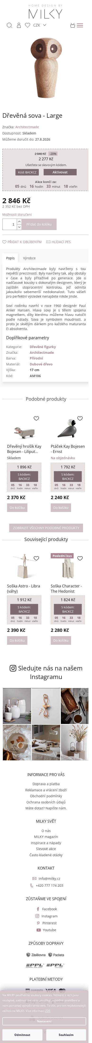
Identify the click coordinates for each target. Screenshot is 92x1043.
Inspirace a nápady (46, 843)
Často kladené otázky (46, 855)
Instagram (50, 916)
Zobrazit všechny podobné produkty (46, 528)
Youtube (49, 930)
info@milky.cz (49, 878)
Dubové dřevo (41, 364)
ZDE (47, 1011)
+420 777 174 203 (49, 885)
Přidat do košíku (39, 224)
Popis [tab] (10, 258)
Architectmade (42, 352)
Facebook (49, 909)
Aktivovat (60, 172)
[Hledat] (9, 25)
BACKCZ (27, 172)
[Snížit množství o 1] (19, 227)
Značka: (20, 127)
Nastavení (44, 1021)
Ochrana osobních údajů (46, 802)
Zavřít (27, 237)
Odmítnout (22, 1035)
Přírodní (36, 358)
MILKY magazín (46, 836)
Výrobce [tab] (29, 258)
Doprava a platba (46, 784)
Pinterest (49, 923)
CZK (37, 25)
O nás (46, 830)
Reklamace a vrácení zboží (46, 790)
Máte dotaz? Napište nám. (46, 808)
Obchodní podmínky (46, 796)
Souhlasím (66, 1035)
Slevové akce (46, 848)
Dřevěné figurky (43, 346)
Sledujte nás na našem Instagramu (50, 672)
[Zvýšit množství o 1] (19, 221)
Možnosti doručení (17, 214)
